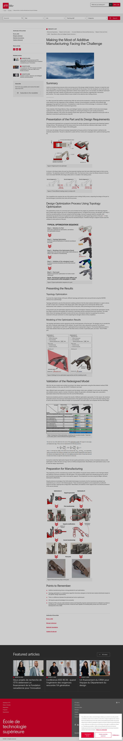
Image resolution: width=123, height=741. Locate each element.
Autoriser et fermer (87, 735)
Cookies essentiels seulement (103, 735)
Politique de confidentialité (101, 729)
